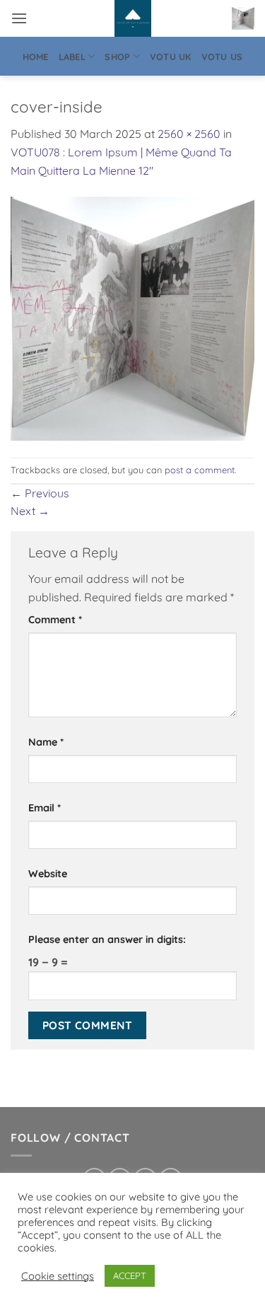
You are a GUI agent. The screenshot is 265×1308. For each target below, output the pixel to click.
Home (36, 56)
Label (72, 56)
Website (47, 873)
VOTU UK (171, 56)
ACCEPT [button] (129, 1275)
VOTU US (222, 56)
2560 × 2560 (189, 134)
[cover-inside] (132, 318)
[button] (19, 18)
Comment (55, 619)
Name (46, 742)
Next (30, 511)
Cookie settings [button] (57, 1276)
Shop (117, 56)
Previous (40, 493)
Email (44, 807)
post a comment (200, 469)
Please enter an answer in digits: (107, 939)
